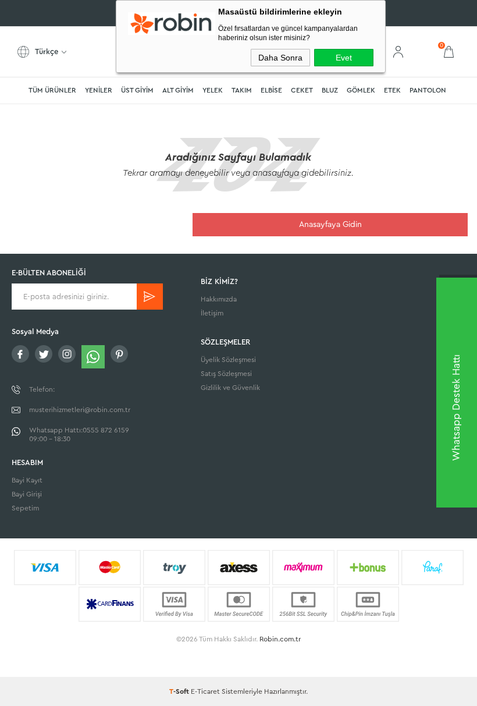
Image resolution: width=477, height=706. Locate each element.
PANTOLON (428, 90)
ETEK (392, 90)
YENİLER (98, 90)
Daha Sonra (280, 57)
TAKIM (242, 90)
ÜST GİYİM (137, 90)
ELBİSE (271, 90)
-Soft (180, 691)
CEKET (302, 90)
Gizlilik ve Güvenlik (230, 387)
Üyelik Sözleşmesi (228, 359)
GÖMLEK (361, 90)
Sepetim (25, 508)
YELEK (212, 90)
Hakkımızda (219, 299)
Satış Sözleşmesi (226, 373)
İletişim (212, 313)
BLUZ (330, 90)
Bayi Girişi (27, 494)
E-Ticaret (205, 691)
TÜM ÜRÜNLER (52, 90)
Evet (344, 57)
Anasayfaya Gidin (330, 225)
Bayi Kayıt (27, 480)
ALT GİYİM (178, 90)
